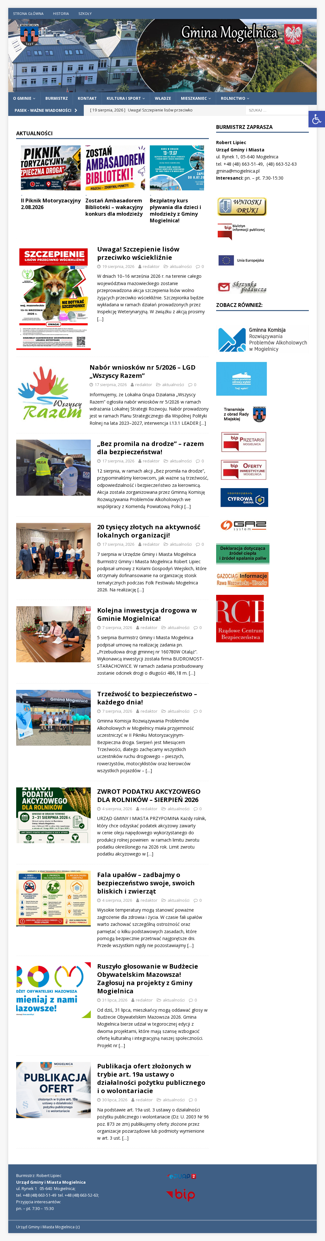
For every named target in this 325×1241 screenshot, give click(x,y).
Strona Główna (28, 13)
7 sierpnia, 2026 (117, 627)
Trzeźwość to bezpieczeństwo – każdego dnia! (147, 698)
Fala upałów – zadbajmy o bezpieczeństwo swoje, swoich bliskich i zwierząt (146, 882)
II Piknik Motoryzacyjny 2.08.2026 (51, 204)
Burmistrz (56, 98)
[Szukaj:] (277, 110)
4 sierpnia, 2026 (117, 808)
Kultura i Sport (124, 98)
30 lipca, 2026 (114, 1100)
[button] (316, 119)
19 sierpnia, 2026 (118, 266)
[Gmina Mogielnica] (162, 89)
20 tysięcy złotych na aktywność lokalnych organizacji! (148, 531)
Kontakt (87, 98)
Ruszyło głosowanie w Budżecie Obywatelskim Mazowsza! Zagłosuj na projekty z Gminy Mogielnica (147, 978)
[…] (100, 319)
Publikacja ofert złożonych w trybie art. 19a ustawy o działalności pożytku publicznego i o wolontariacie (151, 1078)
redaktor (151, 266)
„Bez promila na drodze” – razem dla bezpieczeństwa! (150, 447)
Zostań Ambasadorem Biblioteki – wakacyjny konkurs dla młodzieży (114, 207)
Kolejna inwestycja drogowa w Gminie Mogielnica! (147, 614)
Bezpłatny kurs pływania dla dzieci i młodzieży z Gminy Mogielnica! (175, 210)
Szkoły (85, 13)
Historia (61, 13)
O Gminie (22, 98)
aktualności (181, 266)
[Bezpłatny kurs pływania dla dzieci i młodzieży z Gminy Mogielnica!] (179, 167)
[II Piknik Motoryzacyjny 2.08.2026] (51, 167)
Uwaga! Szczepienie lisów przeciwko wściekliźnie (138, 253)
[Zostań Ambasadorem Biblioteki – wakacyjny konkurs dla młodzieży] (115, 167)
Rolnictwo (233, 98)
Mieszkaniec (194, 98)
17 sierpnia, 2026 (111, 384)
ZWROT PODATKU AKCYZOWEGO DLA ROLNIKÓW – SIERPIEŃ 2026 (149, 795)
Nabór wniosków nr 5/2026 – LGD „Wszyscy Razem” (143, 371)
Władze (163, 98)
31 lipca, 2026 (114, 1000)
